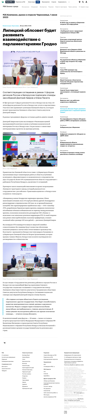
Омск (23, 359)
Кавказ (24, 382)
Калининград (25, 365)
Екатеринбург (26, 355)
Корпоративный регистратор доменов (52, 383)
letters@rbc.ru (80, 392)
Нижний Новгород (27, 369)
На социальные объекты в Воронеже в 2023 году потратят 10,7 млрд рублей (73, 61)
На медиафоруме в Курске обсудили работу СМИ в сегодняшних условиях (73, 119)
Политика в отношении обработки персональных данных (73, 361)
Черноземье (15, 25)
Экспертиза (43, 7)
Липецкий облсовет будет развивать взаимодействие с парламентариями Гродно (73, 110)
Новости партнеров (61, 7)
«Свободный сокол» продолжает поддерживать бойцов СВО (71, 31)
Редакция (4, 359)
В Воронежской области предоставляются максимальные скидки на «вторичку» (71, 144)
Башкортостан (26, 361)
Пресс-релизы (72, 7)
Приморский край (27, 388)
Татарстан (25, 376)
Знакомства (47, 390)
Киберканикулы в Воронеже (70, 127)
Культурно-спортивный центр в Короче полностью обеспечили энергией (71, 41)
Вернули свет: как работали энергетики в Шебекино (69, 101)
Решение (51, 7)
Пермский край (26, 371)
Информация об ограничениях (72, 355)
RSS (45, 364)
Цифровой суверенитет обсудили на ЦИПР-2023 (72, 134)
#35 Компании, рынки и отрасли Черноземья (26, 15)
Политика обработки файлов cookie (74, 364)
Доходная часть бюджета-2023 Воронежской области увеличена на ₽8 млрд (72, 51)
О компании (5, 355)
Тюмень (24, 378)
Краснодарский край (28, 367)
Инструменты (64, 28)
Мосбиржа (80, 398)
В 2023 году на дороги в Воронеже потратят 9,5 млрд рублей (72, 23)
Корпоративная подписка (51, 359)
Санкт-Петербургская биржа (72, 400)
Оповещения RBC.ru (49, 366)
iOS (45, 371)
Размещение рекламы (7, 361)
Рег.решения (47, 388)
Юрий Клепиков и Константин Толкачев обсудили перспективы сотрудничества (71, 81)
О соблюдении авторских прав (72, 357)
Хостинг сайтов (48, 386)
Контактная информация (8, 357)
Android (46, 373)
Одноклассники (6, 368)
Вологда (24, 363)
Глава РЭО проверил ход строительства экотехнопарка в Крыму (71, 71)
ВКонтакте (4, 366)
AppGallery (47, 375)
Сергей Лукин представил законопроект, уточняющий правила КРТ (73, 92)
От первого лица (83, 7)
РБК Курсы (46, 394)
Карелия (24, 384)
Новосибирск (26, 357)
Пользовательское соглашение (72, 359)
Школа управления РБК (50, 396)
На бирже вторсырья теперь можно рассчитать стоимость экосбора (72, 153)
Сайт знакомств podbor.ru (51, 392)
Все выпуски (25, 7)
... (69, 2)
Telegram (4, 370)
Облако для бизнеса (49, 380)
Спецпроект (34, 7)
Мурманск (25, 386)
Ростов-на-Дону (26, 373)
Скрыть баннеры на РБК (50, 355)
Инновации (63, 125)
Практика (63, 37)
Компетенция (7, 25)
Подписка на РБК (48, 357)
